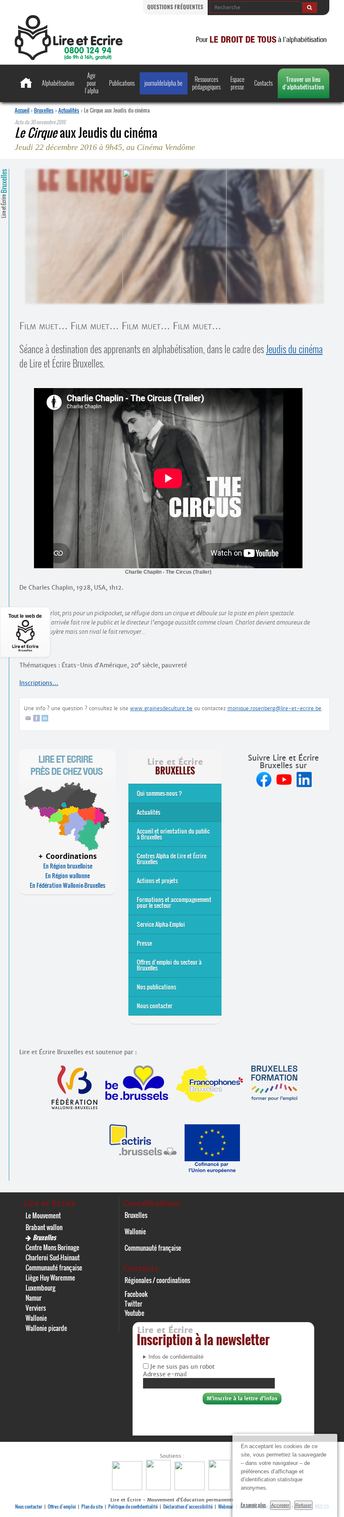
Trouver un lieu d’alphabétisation (303, 83)
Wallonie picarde (46, 1328)
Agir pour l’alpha (92, 83)
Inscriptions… (38, 683)
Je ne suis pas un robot (182, 1366)
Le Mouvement (43, 1215)
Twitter (133, 1303)
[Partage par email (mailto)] (28, 720)
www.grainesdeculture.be (161, 708)
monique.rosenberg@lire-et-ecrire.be (274, 708)
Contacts (263, 83)
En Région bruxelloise (67, 865)
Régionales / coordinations (157, 1280)
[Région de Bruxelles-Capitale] (159, 1487)
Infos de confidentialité (176, 1357)
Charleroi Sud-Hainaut (53, 1257)
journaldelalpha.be (163, 83)
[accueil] (68, 57)
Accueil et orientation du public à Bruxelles (173, 834)
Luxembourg (40, 1287)
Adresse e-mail (165, 1374)
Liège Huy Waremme (50, 1277)
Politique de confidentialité (133, 1506)
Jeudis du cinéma (294, 349)
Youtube (134, 1313)
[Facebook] (36, 720)
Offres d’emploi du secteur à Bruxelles (169, 965)
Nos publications (156, 986)
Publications (122, 83)
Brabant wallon (44, 1227)
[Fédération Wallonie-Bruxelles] (128, 1487)
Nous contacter (154, 1005)
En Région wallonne (67, 875)
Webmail (226, 1506)
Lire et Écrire (4, 193)
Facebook (136, 1294)
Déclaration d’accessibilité (188, 1506)
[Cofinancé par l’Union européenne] (191, 1487)
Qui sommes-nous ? (159, 793)
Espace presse (237, 83)
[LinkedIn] (45, 720)
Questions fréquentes (175, 6)
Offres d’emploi (62, 1506)
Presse (144, 943)
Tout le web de (25, 616)
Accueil (22, 110)
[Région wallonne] (220, 1487)
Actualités (68, 110)
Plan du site (92, 1506)
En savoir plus (253, 1504)
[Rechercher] (309, 7)
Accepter (280, 1505)
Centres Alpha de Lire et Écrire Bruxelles (171, 858)
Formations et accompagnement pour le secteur (174, 902)
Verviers (36, 1307)
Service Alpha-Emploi (161, 924)
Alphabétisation (58, 83)
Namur (34, 1297)
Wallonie (36, 1318)
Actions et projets (157, 880)
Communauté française (54, 1267)
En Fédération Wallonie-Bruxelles (67, 885)
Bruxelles (44, 110)
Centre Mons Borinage (52, 1247)
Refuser (303, 1505)
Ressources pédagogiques (206, 83)
